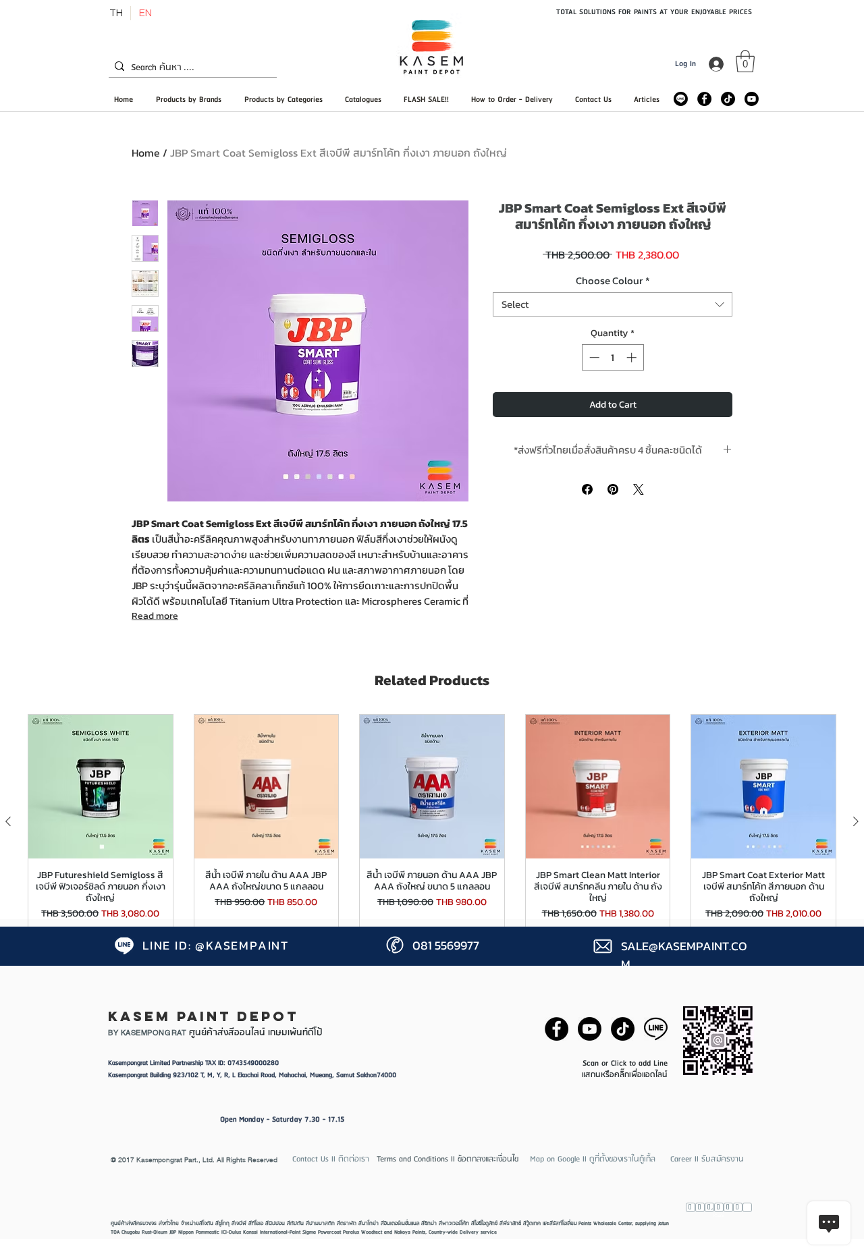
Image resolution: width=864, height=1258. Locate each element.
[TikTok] (728, 99)
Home (146, 152)
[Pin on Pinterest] (613, 489)
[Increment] (633, 357)
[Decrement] (593, 357)
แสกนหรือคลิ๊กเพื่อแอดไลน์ (625, 1075)
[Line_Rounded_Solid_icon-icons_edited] (681, 99)
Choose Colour (612, 281)
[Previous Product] (8, 821)
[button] (745, 61)
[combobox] (612, 304)
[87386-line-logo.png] (656, 1029)
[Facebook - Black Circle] (704, 99)
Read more (155, 616)
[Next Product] (856, 821)
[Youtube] (752, 99)
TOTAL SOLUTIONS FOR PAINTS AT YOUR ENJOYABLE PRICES (654, 11)
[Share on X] (638, 489)
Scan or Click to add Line (625, 1063)
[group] (432, 821)
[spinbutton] (612, 357)
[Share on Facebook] (587, 489)
